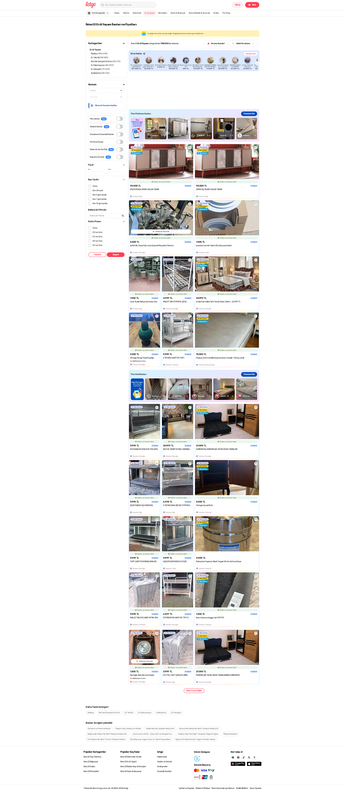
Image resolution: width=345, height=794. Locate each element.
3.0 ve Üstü (97, 232)
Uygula (116, 254)
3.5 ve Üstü (97, 237)
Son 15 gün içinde (99, 203)
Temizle (97, 254)
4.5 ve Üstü (97, 245)
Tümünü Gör (250, 54)
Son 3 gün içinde (99, 195)
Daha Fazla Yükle (194, 691)
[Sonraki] (257, 63)
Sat (254, 5)
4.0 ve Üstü (97, 241)
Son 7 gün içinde (99, 199)
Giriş (237, 5)
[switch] (119, 119)
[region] (194, 63)
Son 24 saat (97, 190)
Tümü (94, 186)
